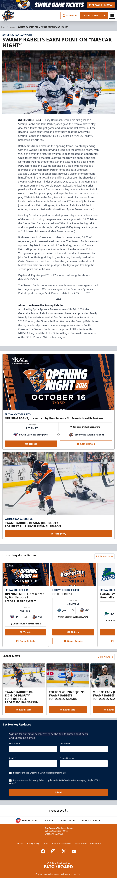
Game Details (87, 443)
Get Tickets (92, 15)
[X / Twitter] (64, 851)
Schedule (71, 15)
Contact (19, 843)
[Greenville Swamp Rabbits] (8, 15)
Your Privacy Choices (61, 843)
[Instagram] (53, 851)
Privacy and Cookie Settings (88, 843)
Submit (58, 792)
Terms (46, 843)
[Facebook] (43, 851)
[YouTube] (74, 851)
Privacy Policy (33, 843)
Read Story (60, 533)
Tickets (33, 443)
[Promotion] (58, 5)
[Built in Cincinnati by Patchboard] (58, 865)
